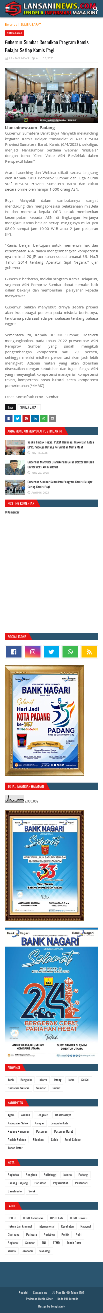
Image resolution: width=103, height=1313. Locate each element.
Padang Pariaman (19, 1131)
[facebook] (14, 651)
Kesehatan (67, 1226)
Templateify (58, 1306)
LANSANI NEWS (19, 58)
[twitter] (51, 651)
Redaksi (23, 1292)
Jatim (71, 1080)
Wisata (12, 1251)
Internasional (46, 1226)
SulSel (85, 1080)
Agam (11, 1115)
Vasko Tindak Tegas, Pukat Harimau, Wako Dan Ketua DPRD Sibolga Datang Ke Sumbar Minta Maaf (61, 444)
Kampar (39, 1123)
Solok (54, 1139)
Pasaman (42, 1131)
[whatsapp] (70, 651)
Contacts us (40, 1292)
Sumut (56, 1088)
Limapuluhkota (59, 1123)
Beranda (11, 24)
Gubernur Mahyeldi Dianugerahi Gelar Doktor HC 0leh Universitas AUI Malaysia (61, 464)
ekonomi (27, 1251)
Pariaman (40, 1183)
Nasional (85, 1226)
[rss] (89, 651)
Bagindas (13, 1174)
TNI (44, 1242)
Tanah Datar (15, 1148)
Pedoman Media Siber (39, 1299)
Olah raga (14, 1234)
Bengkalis (42, 1115)
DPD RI (12, 1218)
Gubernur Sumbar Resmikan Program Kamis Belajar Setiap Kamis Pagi (60, 484)
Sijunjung (38, 1139)
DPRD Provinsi (79, 1218)
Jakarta (42, 1080)
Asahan (25, 1115)
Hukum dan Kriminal (20, 1226)
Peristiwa (49, 1234)
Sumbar (41, 1088)
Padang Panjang (18, 1183)
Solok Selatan (72, 1139)
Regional (13, 1242)
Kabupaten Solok (18, 1123)
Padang (83, 1174)
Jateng (58, 1080)
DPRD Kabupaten (33, 1218)
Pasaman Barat (63, 1131)
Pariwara (31, 1234)
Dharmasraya (63, 1115)
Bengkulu (26, 1080)
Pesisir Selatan (17, 1139)
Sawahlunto (15, 1191)
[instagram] (32, 651)
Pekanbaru (81, 1183)
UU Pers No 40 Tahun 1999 (68, 1292)
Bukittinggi (50, 1174)
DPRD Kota (56, 1218)
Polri (79, 1234)
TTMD (56, 1242)
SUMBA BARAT (30, 24)
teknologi (45, 1251)
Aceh (11, 1080)
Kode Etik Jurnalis (68, 1299)
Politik (65, 1234)
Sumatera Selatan (19, 1088)
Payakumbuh (60, 1183)
